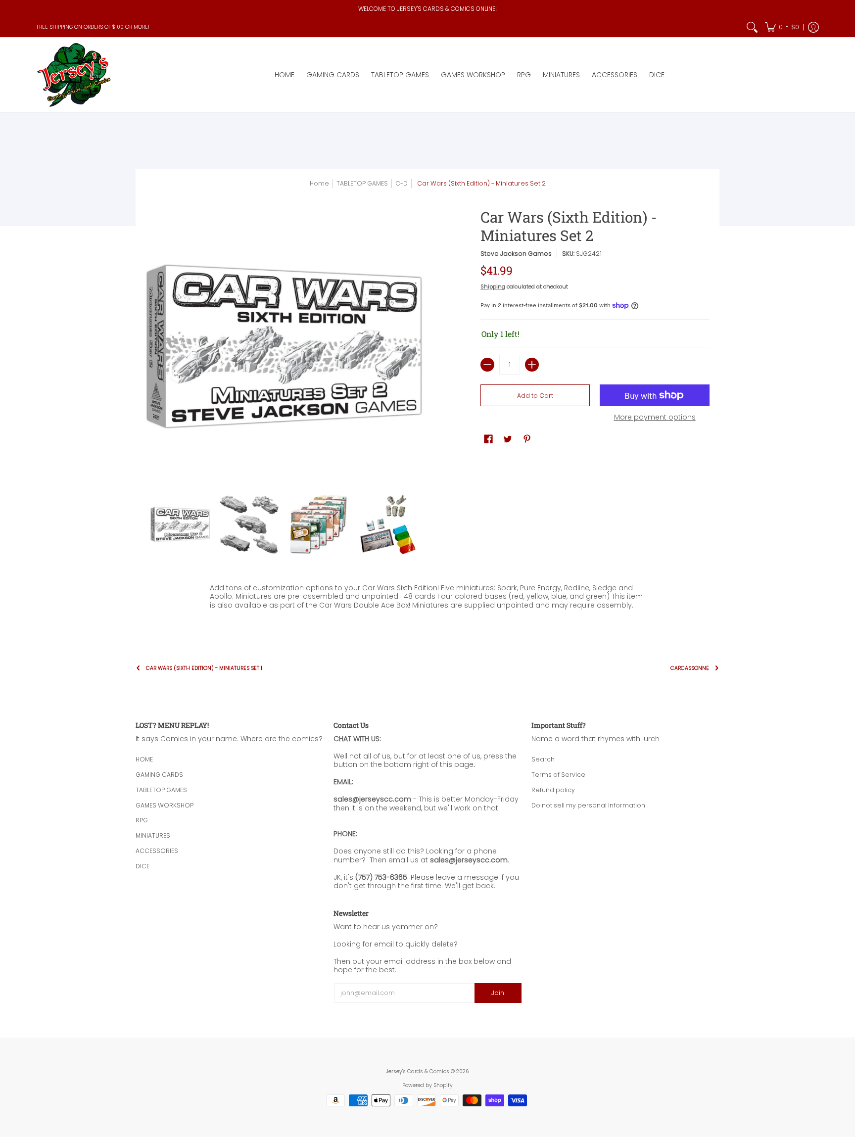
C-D (401, 183)
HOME (144, 759)
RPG (142, 820)
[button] (782, 27)
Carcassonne (689, 668)
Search (543, 759)
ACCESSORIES (157, 851)
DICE (142, 866)
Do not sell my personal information (588, 805)
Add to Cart (535, 395)
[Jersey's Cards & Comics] (74, 75)
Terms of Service (558, 774)
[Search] (752, 27)
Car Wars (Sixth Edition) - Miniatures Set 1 (204, 668)
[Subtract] (487, 365)
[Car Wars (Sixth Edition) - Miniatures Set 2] (180, 524)
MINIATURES (153, 835)
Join (497, 993)
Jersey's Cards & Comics (417, 1071)
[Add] (532, 365)
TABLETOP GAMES (161, 790)
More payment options (655, 417)
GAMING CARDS (159, 774)
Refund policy (553, 790)
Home (319, 183)
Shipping (492, 286)
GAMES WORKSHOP (164, 805)
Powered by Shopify (427, 1085)
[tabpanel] (427, 602)
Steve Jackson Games (516, 253)
